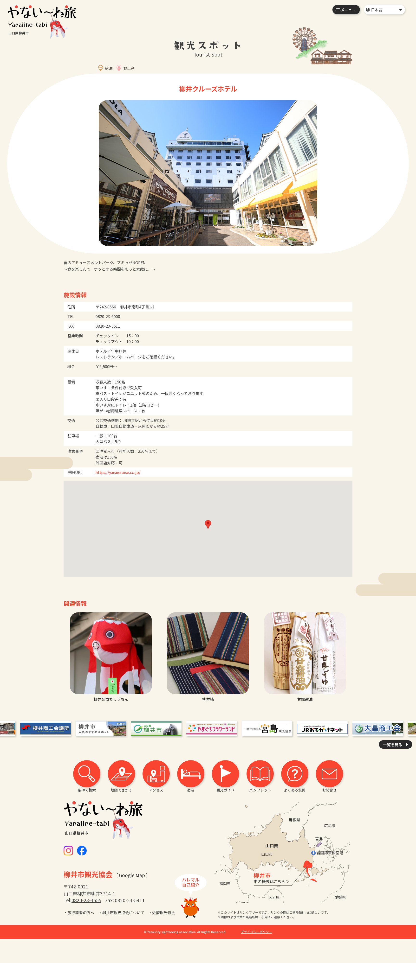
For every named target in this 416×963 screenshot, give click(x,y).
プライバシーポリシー (256, 932)
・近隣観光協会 (161, 912)
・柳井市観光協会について (121, 912)
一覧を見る (393, 744)
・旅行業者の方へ (79, 912)
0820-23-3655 (86, 900)
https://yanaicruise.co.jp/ (118, 472)
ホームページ (130, 357)
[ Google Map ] (132, 875)
